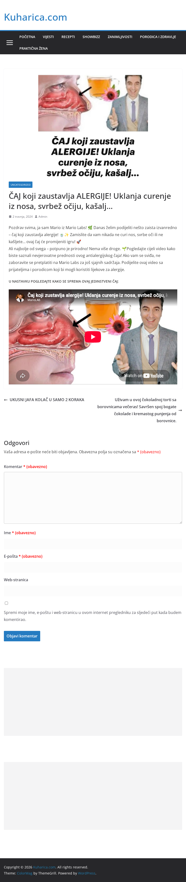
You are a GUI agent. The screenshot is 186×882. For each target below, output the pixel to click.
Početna (27, 36)
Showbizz (91, 36)
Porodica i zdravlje (158, 36)
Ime (20, 532)
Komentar (25, 466)
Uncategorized (21, 184)
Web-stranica (16, 579)
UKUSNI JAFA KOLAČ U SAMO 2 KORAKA (47, 399)
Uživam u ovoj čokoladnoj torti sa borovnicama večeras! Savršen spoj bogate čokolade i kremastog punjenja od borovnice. (136, 410)
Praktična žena (33, 48)
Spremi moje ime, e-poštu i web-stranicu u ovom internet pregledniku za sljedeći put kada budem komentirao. (92, 616)
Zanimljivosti (120, 36)
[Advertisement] (93, 702)
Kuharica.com (35, 17)
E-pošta (23, 556)
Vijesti (48, 36)
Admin (43, 217)
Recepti (68, 36)
